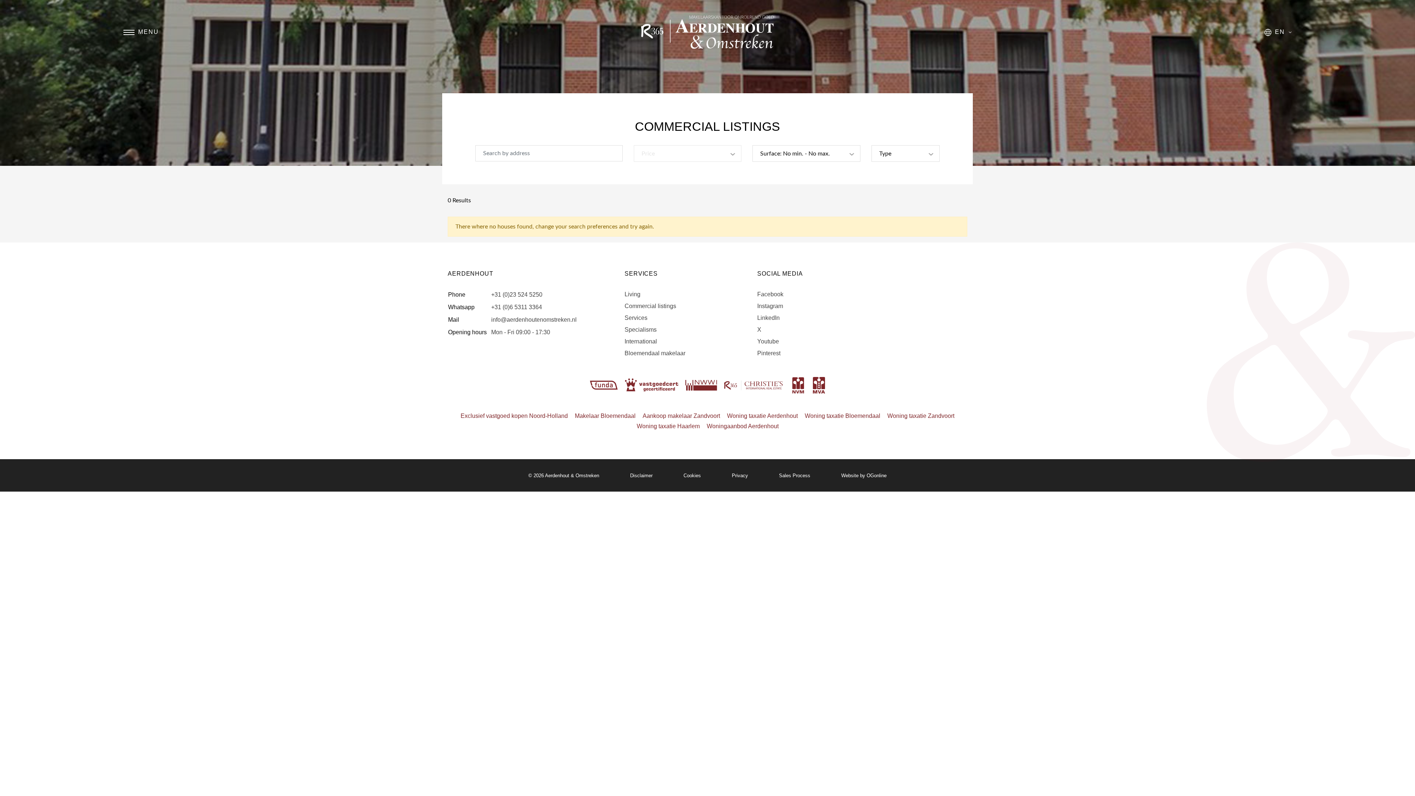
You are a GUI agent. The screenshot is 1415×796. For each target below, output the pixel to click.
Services (636, 318)
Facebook (770, 294)
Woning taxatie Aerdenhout (762, 416)
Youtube (768, 341)
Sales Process (794, 475)
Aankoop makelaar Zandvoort (681, 416)
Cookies (692, 475)
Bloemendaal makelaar (655, 353)
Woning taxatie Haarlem (668, 426)
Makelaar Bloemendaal (605, 416)
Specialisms (641, 330)
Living (632, 294)
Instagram (770, 306)
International (641, 341)
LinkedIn (768, 318)
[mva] (819, 384)
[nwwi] (702, 384)
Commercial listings (650, 306)
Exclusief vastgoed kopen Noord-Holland (514, 416)
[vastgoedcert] (652, 384)
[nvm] (798, 384)
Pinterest (768, 353)
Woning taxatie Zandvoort (920, 416)
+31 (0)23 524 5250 (516, 294)
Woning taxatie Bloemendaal (842, 416)
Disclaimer (641, 475)
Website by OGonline (864, 475)
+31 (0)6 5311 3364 (516, 307)
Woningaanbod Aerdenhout (743, 426)
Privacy (740, 475)
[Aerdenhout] (707, 32)
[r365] (754, 384)
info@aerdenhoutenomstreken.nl (534, 320)
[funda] (604, 384)
